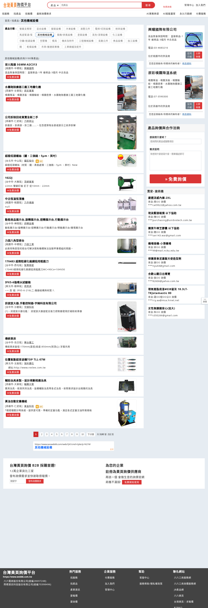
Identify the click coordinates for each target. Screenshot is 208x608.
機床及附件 (68, 40)
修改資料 (186, 63)
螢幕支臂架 (26, 28)
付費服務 (201, 13)
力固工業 (29, 244)
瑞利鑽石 (29, 363)
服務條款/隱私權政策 (151, 583)
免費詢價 (167, 7)
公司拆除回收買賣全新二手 (21, 117)
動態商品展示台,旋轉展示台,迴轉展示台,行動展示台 (37, 219)
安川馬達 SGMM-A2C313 (21, 64)
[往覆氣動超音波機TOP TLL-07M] (127, 365)
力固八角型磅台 (14, 240)
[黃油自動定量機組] (127, 413)
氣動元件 (103, 40)
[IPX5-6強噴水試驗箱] (127, 288)
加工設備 (132, 40)
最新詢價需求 (44, 13)
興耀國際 (29, 68)
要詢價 (74, 601)
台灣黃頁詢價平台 (19, 574)
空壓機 (43, 40)
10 (82, 434)
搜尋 (148, 5)
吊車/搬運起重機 (50, 46)
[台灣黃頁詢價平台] (20, 5)
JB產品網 (179, 589)
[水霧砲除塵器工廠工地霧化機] (127, 98)
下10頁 (91, 434)
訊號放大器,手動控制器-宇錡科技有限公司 (31, 303)
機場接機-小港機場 (159, 243)
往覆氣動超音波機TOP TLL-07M (25, 359)
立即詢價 (198, 55)
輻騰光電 (29, 384)
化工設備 (117, 34)
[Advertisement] (175, 341)
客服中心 (144, 577)
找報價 (28, 13)
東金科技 (29, 406)
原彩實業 (29, 90)
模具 (54, 40)
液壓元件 (85, 28)
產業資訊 (75, 589)
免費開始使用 (131, 482)
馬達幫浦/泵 (26, 34)
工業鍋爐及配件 (72, 46)
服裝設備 (56, 28)
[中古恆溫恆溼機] (127, 204)
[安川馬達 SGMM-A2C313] (127, 72)
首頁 (7, 20)
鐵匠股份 (29, 160)
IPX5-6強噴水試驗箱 (18, 282)
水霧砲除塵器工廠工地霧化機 (23, 87)
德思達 (28, 286)
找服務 (5, 13)
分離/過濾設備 (27, 40)
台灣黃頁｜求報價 (184, 601)
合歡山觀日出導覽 (159, 274)
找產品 (17, 13)
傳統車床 (10, 338)
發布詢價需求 (34, 481)
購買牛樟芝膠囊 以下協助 (163, 228)
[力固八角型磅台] (127, 246)
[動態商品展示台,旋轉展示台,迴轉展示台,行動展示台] (127, 224)
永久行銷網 (186, 13)
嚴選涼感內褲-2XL (159, 198)
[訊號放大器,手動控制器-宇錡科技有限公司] (127, 316)
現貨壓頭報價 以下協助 (162, 213)
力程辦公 (29, 121)
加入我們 (201, 5)
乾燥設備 (32, 46)
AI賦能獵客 (169, 13)
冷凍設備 (71, 28)
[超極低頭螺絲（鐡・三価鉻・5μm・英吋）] (127, 160)
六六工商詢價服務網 (185, 583)
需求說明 (154, 149)
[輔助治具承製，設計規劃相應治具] (127, 386)
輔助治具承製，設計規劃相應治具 (25, 380)
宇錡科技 (29, 306)
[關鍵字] (18, 481)
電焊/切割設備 (103, 28)
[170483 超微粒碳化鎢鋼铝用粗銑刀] (127, 262)
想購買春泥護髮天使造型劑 (164, 258)
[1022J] (127, 183)
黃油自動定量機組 (16, 401)
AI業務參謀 (153, 13)
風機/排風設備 (65, 34)
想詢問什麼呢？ (158, 137)
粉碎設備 (120, 28)
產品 (53, 5)
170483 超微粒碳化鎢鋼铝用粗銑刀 (27, 261)
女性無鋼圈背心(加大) (161, 308)
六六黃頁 (179, 595)
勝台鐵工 (29, 342)
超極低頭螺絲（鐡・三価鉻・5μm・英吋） (31, 156)
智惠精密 (29, 265)
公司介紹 (189, 55)
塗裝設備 (82, 34)
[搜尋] (101, 5)
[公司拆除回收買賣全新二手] (127, 132)
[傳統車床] (127, 342)
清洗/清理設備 (100, 34)
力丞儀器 (29, 202)
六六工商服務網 (182, 577)
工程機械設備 (86, 40)
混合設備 (41, 28)
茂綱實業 (29, 181)
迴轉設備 (29, 223)
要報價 (74, 595)
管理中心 (189, 5)
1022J (9, 178)
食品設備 (118, 40)
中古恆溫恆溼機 (14, 199)
